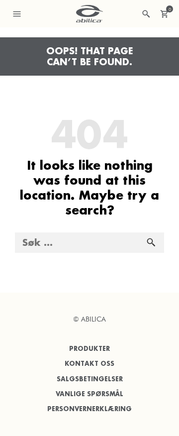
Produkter (89, 348)
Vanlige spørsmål (89, 394)
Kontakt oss (89, 363)
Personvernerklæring (89, 409)
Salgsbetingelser (90, 379)
